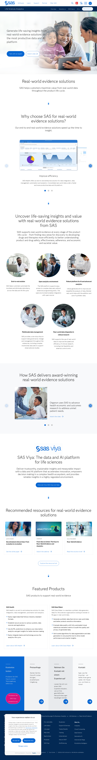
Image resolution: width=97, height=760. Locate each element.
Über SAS (53, 3)
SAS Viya (71, 9)
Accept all (16, 740)
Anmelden (90, 3)
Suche (72, 3)
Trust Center (52, 752)
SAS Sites (85, 3)
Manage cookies (23, 746)
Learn (29, 3)
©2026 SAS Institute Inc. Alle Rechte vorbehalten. (71, 752)
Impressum (43, 752)
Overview (53, 9)
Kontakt (81, 3)
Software (21, 3)
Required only (29, 740)
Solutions (62, 9)
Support (36, 3)
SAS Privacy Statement (31, 727)
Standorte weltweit (77, 3)
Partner (44, 3)
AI (77, 9)
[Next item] (90, 166)
